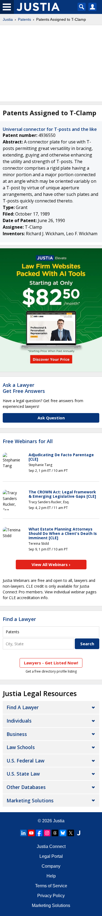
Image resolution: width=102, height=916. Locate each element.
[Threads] (55, 833)
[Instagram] (47, 833)
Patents (24, 19)
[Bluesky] (63, 833)
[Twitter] (70, 833)
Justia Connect (51, 846)
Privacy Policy (51, 895)
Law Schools (21, 747)
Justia (8, 19)
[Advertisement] (51, 63)
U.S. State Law (23, 773)
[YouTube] (31, 833)
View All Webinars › (51, 564)
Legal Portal (51, 856)
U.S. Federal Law (25, 760)
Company (51, 866)
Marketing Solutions (30, 800)
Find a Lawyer (19, 619)
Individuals (19, 720)
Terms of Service (51, 885)
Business (17, 734)
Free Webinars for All (28, 441)
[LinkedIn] (23, 833)
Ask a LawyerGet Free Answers (24, 388)
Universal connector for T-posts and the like (50, 129)
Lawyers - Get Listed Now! (51, 662)
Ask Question (51, 417)
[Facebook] (39, 833)
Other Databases (26, 787)
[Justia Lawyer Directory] (78, 833)
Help (51, 876)
